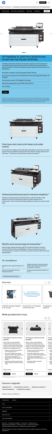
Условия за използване (33, 424)
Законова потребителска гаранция (10, 426)
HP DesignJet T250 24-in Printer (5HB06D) (35, 339)
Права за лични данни (22, 424)
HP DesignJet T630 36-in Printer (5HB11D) (12, 339)
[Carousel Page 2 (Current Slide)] (25, 52)
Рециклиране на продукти (14, 423)
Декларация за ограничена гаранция (28, 426)
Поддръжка (37, 11)
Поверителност (33, 423)
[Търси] (37, 2)
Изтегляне (4, 423)
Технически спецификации (18, 11)
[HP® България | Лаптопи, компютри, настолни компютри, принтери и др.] (3, 2)
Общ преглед (5, 11)
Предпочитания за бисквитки (9, 424)
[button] (48, 282)
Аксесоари (29, 11)
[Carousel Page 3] (27, 52)
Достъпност (25, 423)
